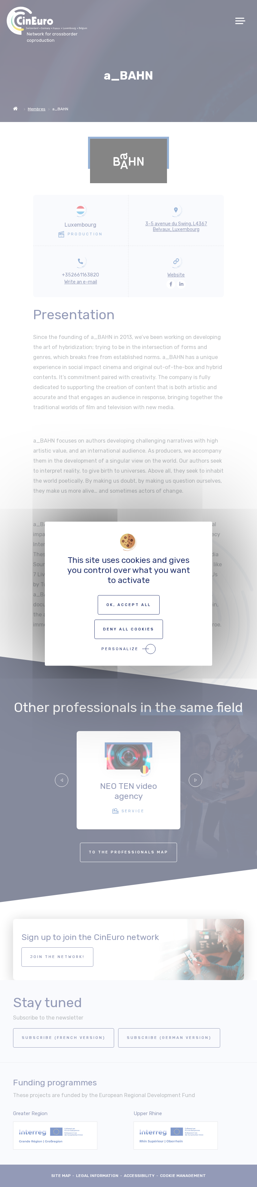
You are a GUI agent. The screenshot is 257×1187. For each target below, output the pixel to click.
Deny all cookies (128, 629)
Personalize (120, 648)
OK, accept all (128, 604)
